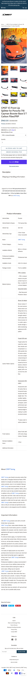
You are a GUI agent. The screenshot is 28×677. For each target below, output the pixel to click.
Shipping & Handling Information (13, 177)
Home (2, 24)
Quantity (3, 139)
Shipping (3, 124)
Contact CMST (14, 632)
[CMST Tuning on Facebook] (12, 640)
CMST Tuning (16, 195)
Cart (26, 7)
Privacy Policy (14, 629)
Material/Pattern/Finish (7, 132)
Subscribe (22, 651)
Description (6, 172)
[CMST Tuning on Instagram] (16, 640)
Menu (4, 8)
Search (14, 620)
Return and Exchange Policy (14, 623)
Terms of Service (14, 625)
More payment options (14, 166)
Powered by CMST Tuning (21, 667)
